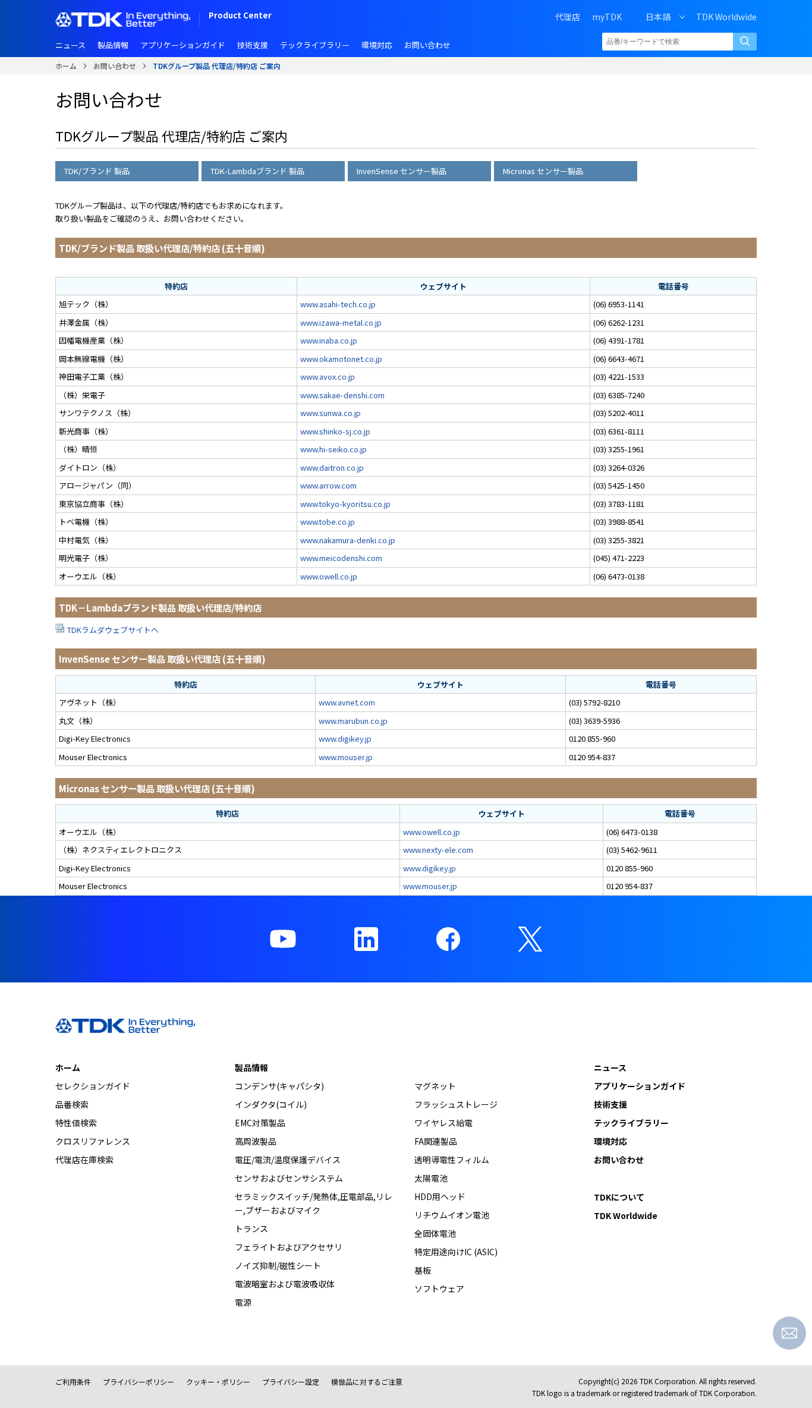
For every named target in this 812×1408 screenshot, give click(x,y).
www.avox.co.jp (327, 376)
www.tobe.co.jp (327, 521)
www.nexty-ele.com (438, 849)
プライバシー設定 (290, 1381)
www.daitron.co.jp (332, 467)
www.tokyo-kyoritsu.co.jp (345, 503)
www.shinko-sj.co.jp (335, 431)
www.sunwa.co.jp (330, 412)
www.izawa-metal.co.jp (341, 322)
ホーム (66, 66)
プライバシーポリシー (138, 1381)
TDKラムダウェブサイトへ (113, 629)
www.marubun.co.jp (353, 720)
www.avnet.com (347, 702)
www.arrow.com (328, 485)
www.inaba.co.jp (328, 340)
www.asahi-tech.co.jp (338, 304)
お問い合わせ (114, 66)
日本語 (658, 16)
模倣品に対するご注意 (366, 1381)
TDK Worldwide (726, 16)
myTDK (607, 17)
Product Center (240, 16)
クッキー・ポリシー (218, 1381)
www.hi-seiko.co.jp (333, 449)
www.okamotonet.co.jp (341, 358)
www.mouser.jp (346, 757)
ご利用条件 (73, 1381)
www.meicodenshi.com (341, 557)
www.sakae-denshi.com (342, 395)
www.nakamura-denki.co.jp (347, 540)
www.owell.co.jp (328, 576)
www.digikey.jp (345, 738)
